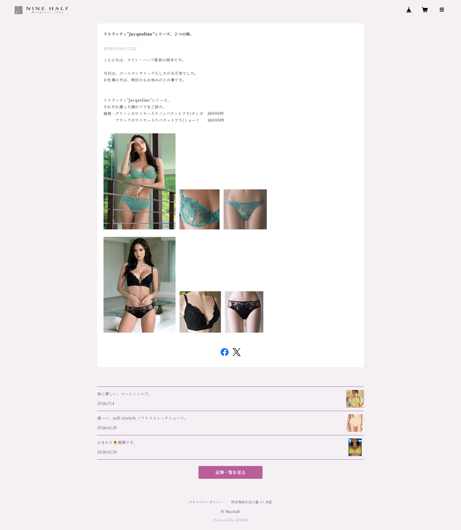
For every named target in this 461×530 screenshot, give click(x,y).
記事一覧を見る (230, 472)
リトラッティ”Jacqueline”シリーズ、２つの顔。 (149, 34)
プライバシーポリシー (206, 502)
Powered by (225, 520)
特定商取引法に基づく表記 (251, 502)
